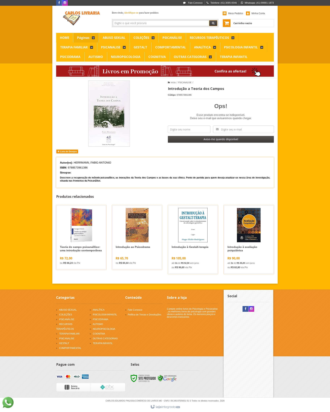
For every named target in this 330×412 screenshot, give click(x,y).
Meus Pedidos (235, 13)
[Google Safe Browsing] (167, 378)
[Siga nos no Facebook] (59, 3)
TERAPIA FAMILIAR (69, 333)
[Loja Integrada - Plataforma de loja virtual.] (165, 407)
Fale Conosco (195, 3)
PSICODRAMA (100, 319)
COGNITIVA (99, 333)
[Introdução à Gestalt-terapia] (193, 239)
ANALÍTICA (98, 310)
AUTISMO (98, 324)
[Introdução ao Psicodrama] (137, 237)
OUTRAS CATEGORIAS (105, 338)
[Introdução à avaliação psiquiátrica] (249, 239)
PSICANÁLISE (66, 319)
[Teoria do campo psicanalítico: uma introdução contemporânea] (81, 237)
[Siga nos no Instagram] (65, 3)
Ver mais (83, 251)
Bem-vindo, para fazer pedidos (135, 12)
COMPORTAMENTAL (70, 348)
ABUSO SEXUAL (68, 310)
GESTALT (64, 343)
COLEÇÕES (65, 314)
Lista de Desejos (68, 151)
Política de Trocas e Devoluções (144, 314)
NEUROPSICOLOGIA (104, 329)
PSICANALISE (185, 82)
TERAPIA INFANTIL (103, 343)
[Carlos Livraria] (81, 18)
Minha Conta (258, 13)
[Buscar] (213, 23)
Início (173, 82)
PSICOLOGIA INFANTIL (105, 314)
